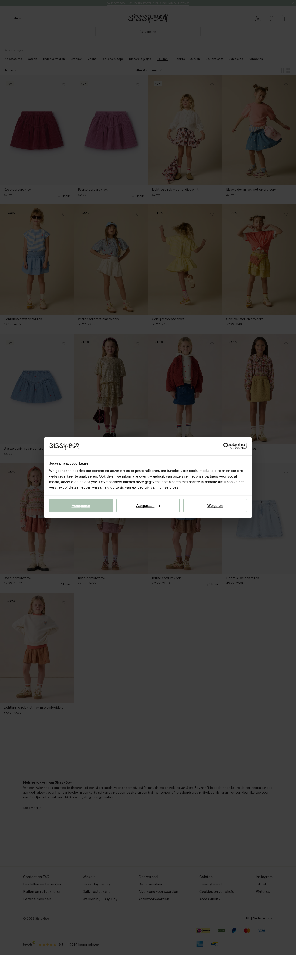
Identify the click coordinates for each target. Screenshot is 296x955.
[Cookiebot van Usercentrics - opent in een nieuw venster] (227, 446)
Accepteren (81, 506)
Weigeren (215, 506)
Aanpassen (145, 506)
